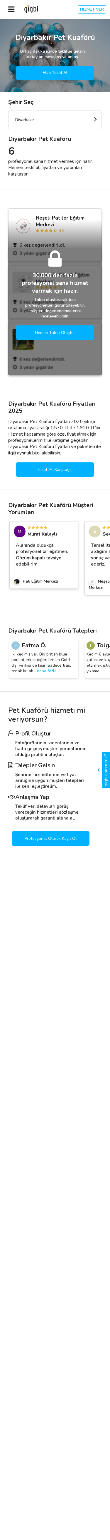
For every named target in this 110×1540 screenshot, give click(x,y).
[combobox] (55, 120)
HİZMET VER (92, 9)
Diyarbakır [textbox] (24, 120)
